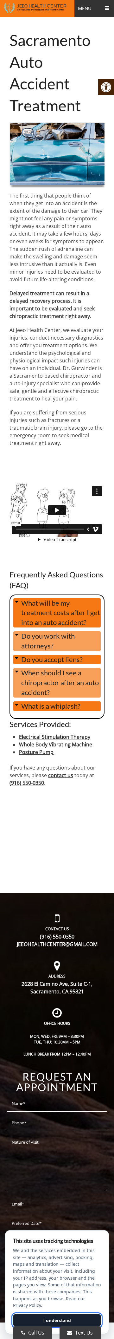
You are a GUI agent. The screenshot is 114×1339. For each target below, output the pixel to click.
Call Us (35, 1332)
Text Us (83, 1332)
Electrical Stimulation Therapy (54, 736)
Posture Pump (36, 752)
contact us (60, 775)
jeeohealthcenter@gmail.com (57, 944)
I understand (57, 1320)
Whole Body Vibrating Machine (55, 744)
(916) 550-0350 (27, 782)
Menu (85, 8)
